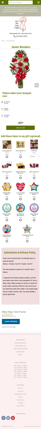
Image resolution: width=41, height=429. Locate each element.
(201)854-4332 (21, 36)
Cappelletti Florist (22, 9)
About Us (20, 388)
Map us (21, 354)
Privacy (21, 397)
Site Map (20, 403)
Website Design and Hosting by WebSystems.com (32, 426)
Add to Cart (20, 128)
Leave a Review (20, 406)
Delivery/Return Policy (20, 394)
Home (3, 41)
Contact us (21, 391)
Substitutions (20, 400)
